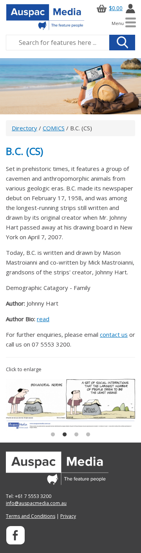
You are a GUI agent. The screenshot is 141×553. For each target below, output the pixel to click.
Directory (24, 128)
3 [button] (76, 435)
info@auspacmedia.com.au (36, 503)
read (43, 319)
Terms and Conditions (30, 516)
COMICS (54, 128)
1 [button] (53, 435)
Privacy (68, 516)
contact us (114, 334)
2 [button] (65, 435)
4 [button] (88, 435)
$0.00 (116, 8)
